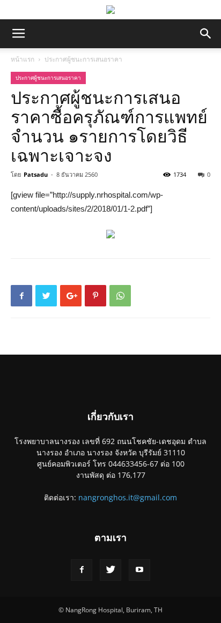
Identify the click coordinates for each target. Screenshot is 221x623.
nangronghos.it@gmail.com (127, 497)
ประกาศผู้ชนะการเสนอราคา (83, 59)
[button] (206, 33)
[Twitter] (110, 570)
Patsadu (36, 174)
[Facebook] (81, 570)
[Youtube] (139, 570)
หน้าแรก (22, 59)
